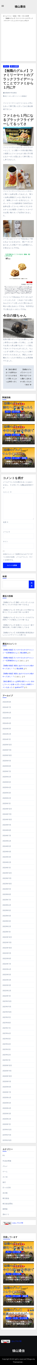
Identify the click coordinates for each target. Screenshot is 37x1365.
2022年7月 (7, 964)
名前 (5, 522)
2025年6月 (7, 777)
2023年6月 (7, 905)
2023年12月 (7, 873)
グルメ (6, 66)
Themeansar (18, 1362)
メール (6, 532)
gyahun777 (19, 687)
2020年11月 (7, 1071)
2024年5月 (7, 846)
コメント (7, 492)
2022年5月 (7, 975)
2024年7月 (7, 836)
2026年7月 (7, 707)
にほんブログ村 (17, 1223)
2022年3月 (7, 985)
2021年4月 (7, 1044)
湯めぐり (6, 1214)
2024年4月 (7, 852)
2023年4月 (7, 916)
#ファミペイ (17, 96)
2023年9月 (7, 889)
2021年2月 (7, 1055)
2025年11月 (7, 750)
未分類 (5, 1193)
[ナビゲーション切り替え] (2, 6)
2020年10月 (7, 1076)
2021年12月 (7, 1001)
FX (4, 1155)
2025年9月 (7, 761)
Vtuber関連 (7, 1161)
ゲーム (5, 1172)
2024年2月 (7, 862)
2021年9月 (7, 1017)
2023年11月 (7, 878)
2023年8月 (7, 894)
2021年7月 (7, 1028)
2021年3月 (7, 1049)
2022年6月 (7, 969)
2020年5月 (7, 1103)
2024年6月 (7, 841)
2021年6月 (7, 1033)
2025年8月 (7, 766)
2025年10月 (7, 755)
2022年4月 (7, 980)
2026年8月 (7, 702)
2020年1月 (7, 1124)
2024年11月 (7, 814)
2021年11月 (7, 1007)
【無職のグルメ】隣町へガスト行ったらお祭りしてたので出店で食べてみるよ (18, 417)
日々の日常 (14, 66)
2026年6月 (7, 713)
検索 (5, 577)
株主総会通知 (8, 1204)
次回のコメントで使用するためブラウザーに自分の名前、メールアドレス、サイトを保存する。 (18, 557)
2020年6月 (7, 1097)
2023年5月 (7, 910)
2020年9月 (7, 1081)
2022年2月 (7, 991)
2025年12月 (7, 745)
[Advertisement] (18, 41)
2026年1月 (7, 739)
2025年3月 (7, 793)
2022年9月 (7, 953)
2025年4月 (7, 787)
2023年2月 (7, 926)
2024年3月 (7, 857)
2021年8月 (7, 1023)
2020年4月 (7, 1108)
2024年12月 (7, 809)
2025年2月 (7, 798)
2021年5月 (7, 1039)
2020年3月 (7, 1114)
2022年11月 (7, 942)
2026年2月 (7, 734)
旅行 (4, 1182)
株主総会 (6, 1198)
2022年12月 (7, 937)
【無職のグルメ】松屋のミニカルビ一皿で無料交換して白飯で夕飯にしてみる (18, 1324)
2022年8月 (7, 958)
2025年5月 (7, 782)
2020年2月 (7, 1119)
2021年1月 (6, 1060)
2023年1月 (7, 932)
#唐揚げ (24, 96)
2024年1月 (7, 868)
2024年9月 (7, 825)
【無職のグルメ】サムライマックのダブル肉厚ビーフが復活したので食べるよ (18, 464)
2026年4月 (7, 723)
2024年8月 (7, 830)
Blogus (30, 1359)
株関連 (24, 458)
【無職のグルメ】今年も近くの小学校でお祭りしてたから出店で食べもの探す (18, 441)
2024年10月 (7, 819)
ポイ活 (5, 1177)
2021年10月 (7, 1012)
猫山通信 (20, 6)
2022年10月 (7, 948)
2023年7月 (7, 900)
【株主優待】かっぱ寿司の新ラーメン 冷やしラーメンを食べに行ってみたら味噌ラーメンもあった (18, 684)
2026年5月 (7, 718)
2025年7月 (7, 771)
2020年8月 (7, 1087)
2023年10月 (7, 884)
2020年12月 (7, 1065)
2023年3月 (7, 921)
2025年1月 (7, 803)
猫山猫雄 (23, 653)
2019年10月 (7, 1140)
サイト (5, 541)
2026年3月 (7, 729)
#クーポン (8, 96)
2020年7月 (7, 1092)
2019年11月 (7, 1135)
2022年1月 (7, 996)
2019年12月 (7, 1130)
